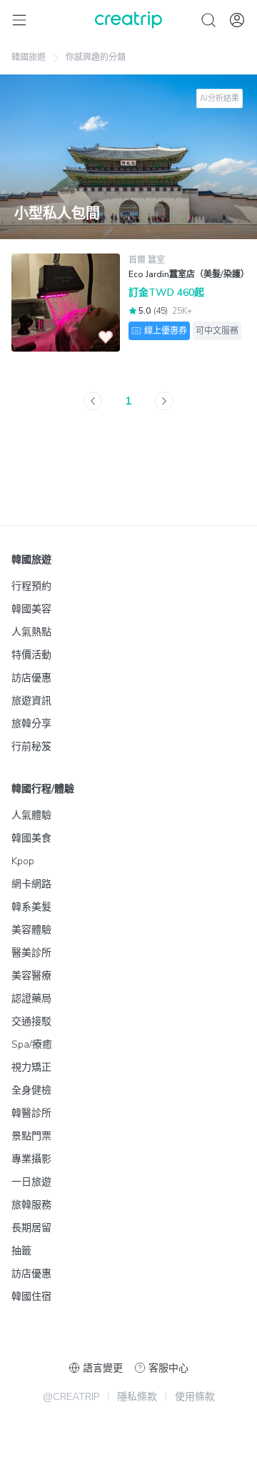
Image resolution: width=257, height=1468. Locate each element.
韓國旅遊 (28, 57)
